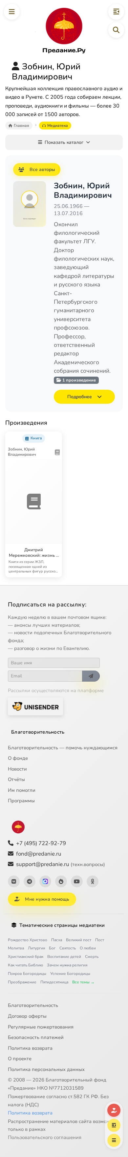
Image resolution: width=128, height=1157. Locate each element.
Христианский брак (25, 956)
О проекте (20, 1058)
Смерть (91, 956)
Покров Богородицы (27, 973)
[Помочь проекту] (113, 1110)
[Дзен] (61, 881)
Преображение (22, 982)
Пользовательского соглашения (44, 1137)
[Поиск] (116, 30)
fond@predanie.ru (38, 854)
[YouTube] (77, 881)
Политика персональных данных (46, 1069)
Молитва (16, 948)
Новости (17, 769)
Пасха (56, 940)
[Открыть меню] (12, 12)
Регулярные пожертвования (41, 1027)
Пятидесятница (54, 982)
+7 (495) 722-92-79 (41, 843)
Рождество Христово (27, 940)
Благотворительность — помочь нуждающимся (62, 747)
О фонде (18, 758)
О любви (88, 948)
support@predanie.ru (60, 864)
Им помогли (21, 790)
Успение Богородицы (70, 973)
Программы (21, 800)
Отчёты (16, 779)
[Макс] (45, 881)
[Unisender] (35, 706)
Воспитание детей (64, 956)
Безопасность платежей (36, 1037)
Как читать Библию (25, 965)
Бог (52, 948)
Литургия (36, 948)
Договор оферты (27, 1016)
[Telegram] (29, 881)
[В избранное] (41, 436)
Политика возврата (30, 1048)
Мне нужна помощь (47, 899)
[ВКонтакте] (14, 881)
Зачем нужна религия (67, 965)
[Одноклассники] (92, 881)
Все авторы (42, 169)
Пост (99, 940)
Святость (67, 948)
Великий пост (78, 940)
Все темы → (83, 982)
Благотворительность (38, 732)
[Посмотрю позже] (54, 436)
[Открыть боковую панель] (116, 12)
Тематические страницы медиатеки (62, 925)
